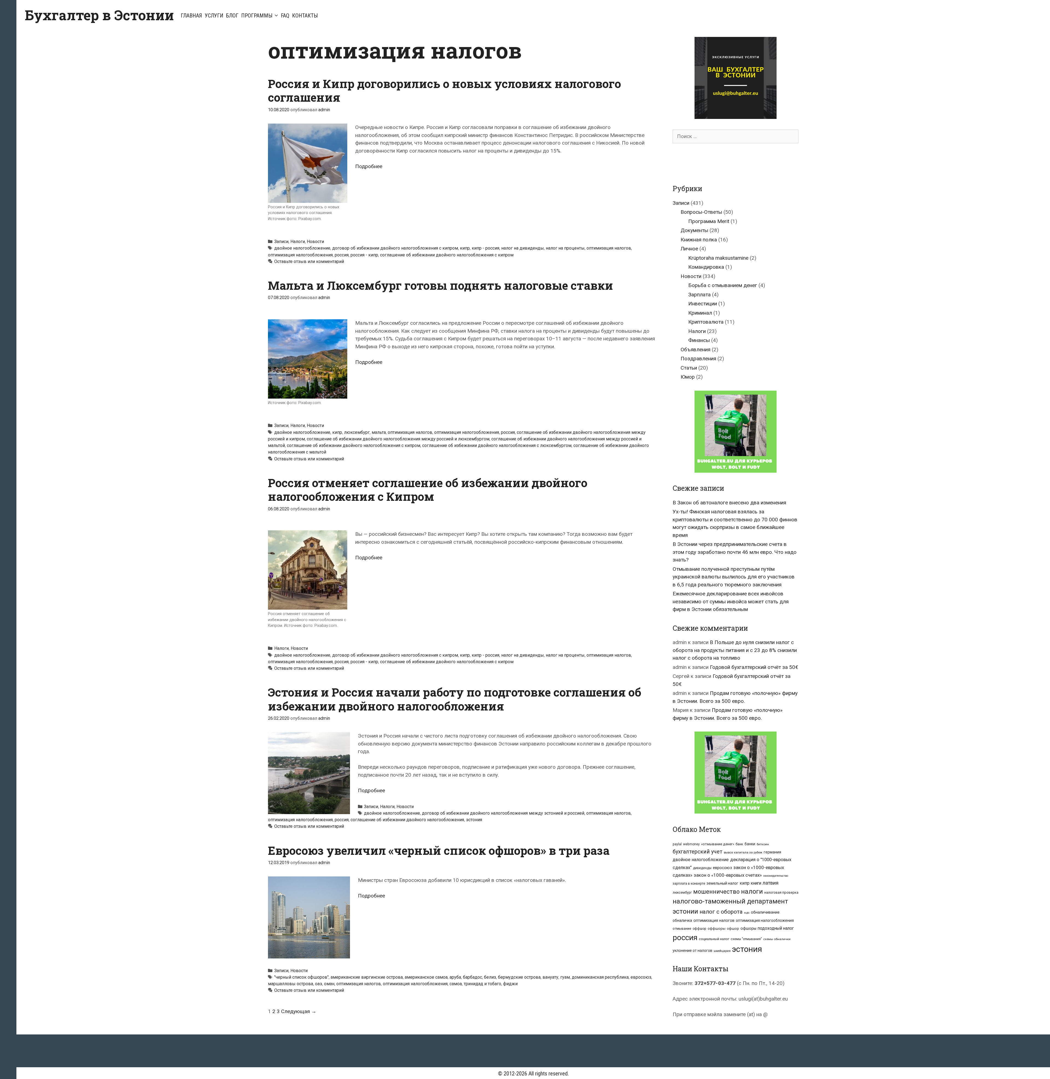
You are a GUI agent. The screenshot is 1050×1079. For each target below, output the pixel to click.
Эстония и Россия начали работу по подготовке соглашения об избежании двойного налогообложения (454, 699)
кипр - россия (485, 248)
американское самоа (426, 977)
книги (756, 883)
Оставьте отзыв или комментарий (309, 261)
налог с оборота (721, 911)
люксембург (357, 432)
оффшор (699, 929)
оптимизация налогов (609, 248)
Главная (191, 15)
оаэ (318, 983)
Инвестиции (702, 303)
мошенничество (716, 891)
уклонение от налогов (692, 950)
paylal (677, 844)
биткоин (763, 844)
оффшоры (716, 928)
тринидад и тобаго (482, 983)
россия (342, 255)
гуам (565, 977)
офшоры (748, 928)
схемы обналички (777, 939)
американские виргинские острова (367, 977)
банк (739, 844)
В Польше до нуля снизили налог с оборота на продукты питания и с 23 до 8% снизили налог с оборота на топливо (735, 650)
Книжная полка (699, 239)
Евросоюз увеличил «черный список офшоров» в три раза (438, 850)
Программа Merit (708, 221)
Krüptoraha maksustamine (718, 258)
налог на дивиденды (522, 248)
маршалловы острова (290, 983)
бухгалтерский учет (697, 852)
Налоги (297, 241)
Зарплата (699, 294)
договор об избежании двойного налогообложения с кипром (395, 248)
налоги (752, 891)
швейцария (722, 951)
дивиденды (702, 868)
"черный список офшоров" (301, 977)
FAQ (285, 15)
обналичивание (765, 912)
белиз (490, 977)
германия (772, 852)
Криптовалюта (706, 322)
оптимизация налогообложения (300, 255)
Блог (232, 15)
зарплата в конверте (689, 883)
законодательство (775, 876)
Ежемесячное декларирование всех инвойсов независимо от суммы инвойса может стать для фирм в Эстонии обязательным (731, 601)
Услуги (214, 15)
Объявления (695, 349)
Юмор (688, 377)
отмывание (682, 928)
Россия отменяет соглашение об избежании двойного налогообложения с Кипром (427, 489)
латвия (770, 883)
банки (750, 844)
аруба (455, 977)
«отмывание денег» (717, 844)
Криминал (700, 313)
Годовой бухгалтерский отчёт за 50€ (754, 667)
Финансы (699, 340)
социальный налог (714, 939)
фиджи (510, 983)
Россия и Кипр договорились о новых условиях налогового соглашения (444, 90)
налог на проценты (565, 248)
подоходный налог (776, 928)
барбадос (472, 977)
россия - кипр (364, 255)
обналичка (682, 920)
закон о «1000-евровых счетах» (728, 875)
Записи (281, 241)
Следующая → (298, 1011)
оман (329, 983)
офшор (733, 928)
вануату (550, 977)
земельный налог (722, 883)
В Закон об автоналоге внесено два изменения (729, 502)
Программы (256, 15)
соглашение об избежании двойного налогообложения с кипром (447, 255)
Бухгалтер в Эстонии (99, 15)
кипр (465, 248)
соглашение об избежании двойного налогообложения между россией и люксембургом (398, 438)
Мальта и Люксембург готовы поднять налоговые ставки (440, 285)
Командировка (706, 267)
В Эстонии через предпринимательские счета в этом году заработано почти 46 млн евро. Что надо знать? (735, 552)
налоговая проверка (781, 892)
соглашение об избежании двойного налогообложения (407, 819)
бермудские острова (519, 977)
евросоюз (641, 977)
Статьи (689, 368)
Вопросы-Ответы (701, 212)
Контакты (305, 15)
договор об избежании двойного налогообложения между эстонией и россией (503, 813)
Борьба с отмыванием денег (722, 285)
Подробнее (368, 166)
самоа (456, 983)
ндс (746, 912)
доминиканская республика (600, 977)
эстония (474, 819)
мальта (379, 432)
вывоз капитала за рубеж (743, 852)
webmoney (691, 844)
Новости (315, 241)
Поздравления (698, 358)
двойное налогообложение (302, 248)
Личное (689, 248)
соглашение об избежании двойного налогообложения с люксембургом (496, 445)
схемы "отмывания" (746, 939)
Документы (694, 230)
